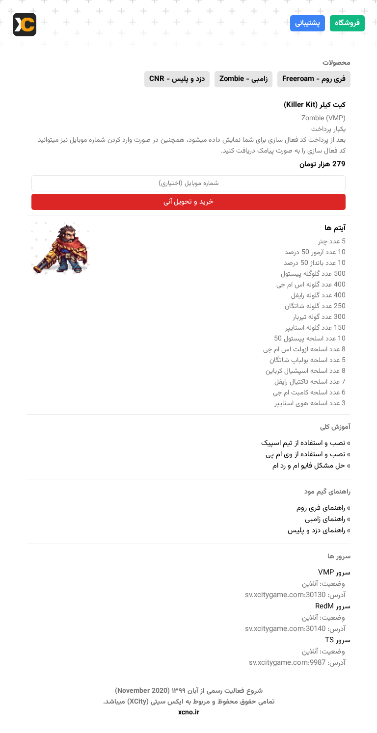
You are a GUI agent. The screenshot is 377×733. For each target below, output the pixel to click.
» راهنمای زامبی (327, 519)
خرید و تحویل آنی (188, 202)
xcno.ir (188, 712)
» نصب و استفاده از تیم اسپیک (305, 443)
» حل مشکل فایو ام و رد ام (311, 465)
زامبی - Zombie (243, 79)
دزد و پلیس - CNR (177, 79)
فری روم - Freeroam (314, 79)
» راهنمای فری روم (323, 508)
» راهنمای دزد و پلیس (319, 530)
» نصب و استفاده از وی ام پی (308, 454)
